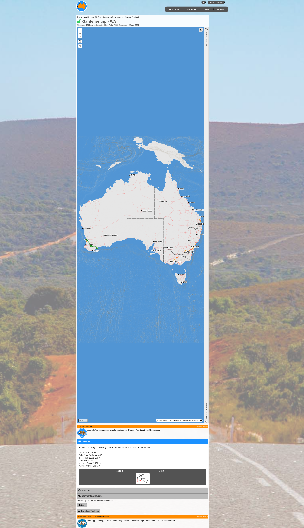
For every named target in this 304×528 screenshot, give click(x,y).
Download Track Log (90, 511)
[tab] (142, 441)
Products (174, 9)
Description (86, 441)
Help (206, 9)
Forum (220, 9)
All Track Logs (101, 17)
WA (111, 17)
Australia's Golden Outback (127, 17)
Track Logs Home (85, 17)
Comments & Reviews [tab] (91, 496)
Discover (191, 9)
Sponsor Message (202, 426)
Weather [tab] (85, 490)
